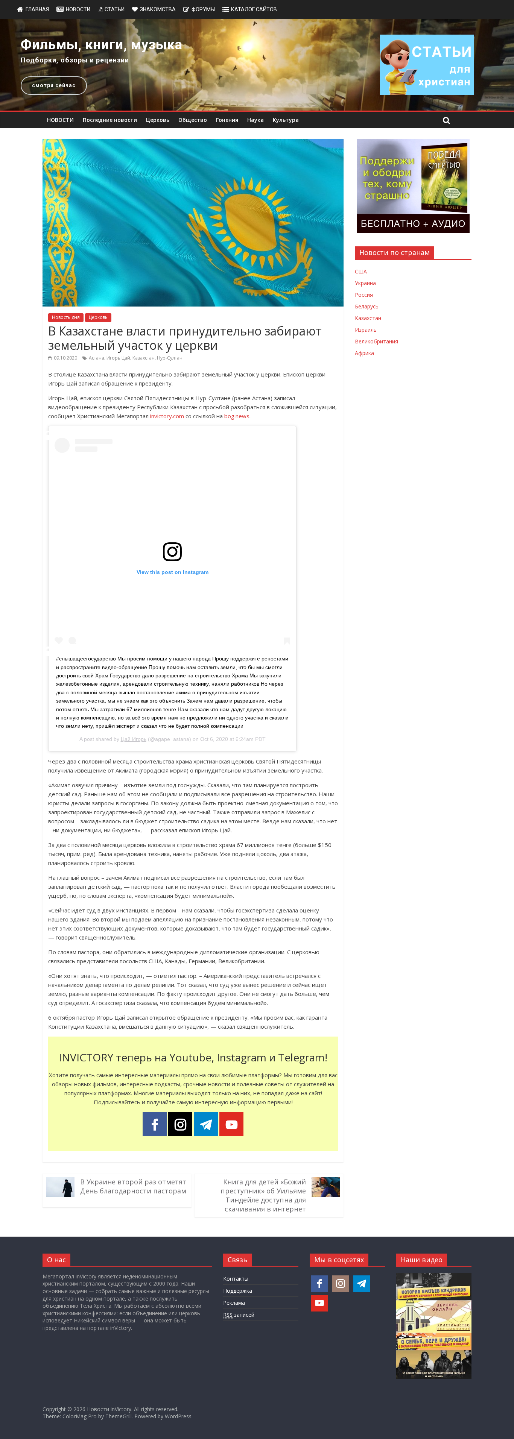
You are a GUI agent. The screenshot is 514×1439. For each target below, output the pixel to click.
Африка (364, 353)
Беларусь (367, 306)
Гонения (227, 119)
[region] (257, 65)
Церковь (157, 119)
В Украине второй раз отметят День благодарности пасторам (133, 1186)
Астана (96, 358)
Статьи (115, 9)
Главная (37, 9)
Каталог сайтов (254, 9)
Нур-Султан (169, 358)
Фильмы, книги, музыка (101, 45)
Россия (364, 294)
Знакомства (158, 9)
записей (238, 1314)
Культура (286, 119)
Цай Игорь (133, 739)
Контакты (235, 1278)
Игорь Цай (118, 358)
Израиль (366, 329)
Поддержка (237, 1290)
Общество (192, 119)
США (361, 271)
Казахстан (143, 358)
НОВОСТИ (60, 119)
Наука (255, 119)
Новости (78, 9)
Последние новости (110, 119)
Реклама (234, 1302)
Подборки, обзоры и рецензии (75, 60)
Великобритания (376, 341)
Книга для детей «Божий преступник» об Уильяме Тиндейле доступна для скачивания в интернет (263, 1195)
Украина (365, 283)
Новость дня (66, 317)
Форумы (203, 9)
